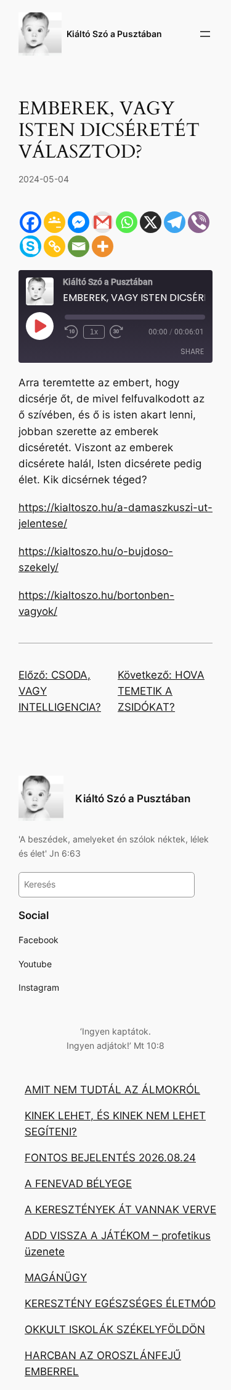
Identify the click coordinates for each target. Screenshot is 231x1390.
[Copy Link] (54, 246)
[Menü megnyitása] (205, 34)
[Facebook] (30, 222)
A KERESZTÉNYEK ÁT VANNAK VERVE (120, 1209)
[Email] (78, 246)
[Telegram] (174, 222)
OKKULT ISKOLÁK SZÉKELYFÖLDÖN (115, 1329)
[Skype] (30, 246)
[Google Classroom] (54, 222)
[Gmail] (102, 222)
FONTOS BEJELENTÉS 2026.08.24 (110, 1157)
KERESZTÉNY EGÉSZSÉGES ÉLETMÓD (120, 1303)
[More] (102, 246)
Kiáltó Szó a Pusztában (114, 33)
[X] (150, 222)
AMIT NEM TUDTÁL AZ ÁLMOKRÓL (112, 1089)
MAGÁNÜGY (56, 1277)
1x (94, 332)
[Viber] (198, 222)
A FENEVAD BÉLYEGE (78, 1183)
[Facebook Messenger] (78, 222)
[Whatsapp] (126, 222)
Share (192, 351)
